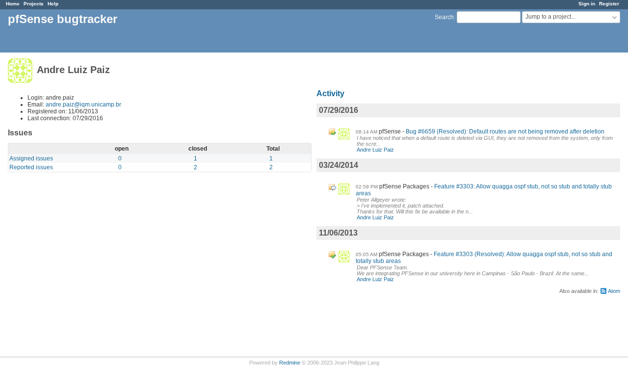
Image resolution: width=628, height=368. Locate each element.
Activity (330, 93)
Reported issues (31, 167)
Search (444, 17)
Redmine (289, 363)
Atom (614, 291)
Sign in (586, 3)
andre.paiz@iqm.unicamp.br (83, 104)
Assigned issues (31, 158)
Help (53, 3)
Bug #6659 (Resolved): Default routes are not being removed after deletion (505, 131)
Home (13, 3)
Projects (34, 3)
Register (609, 3)
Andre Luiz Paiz (375, 150)
